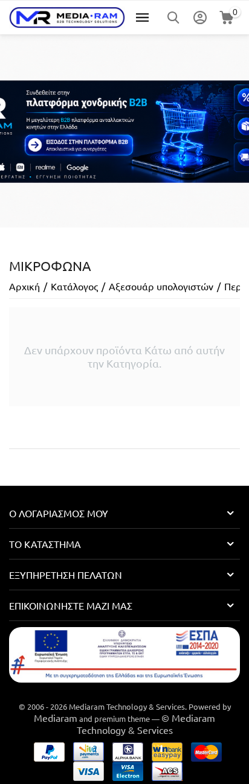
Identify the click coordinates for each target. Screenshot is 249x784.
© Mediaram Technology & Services (146, 724)
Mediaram (55, 718)
